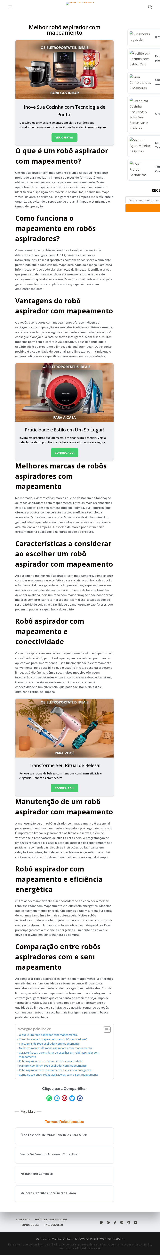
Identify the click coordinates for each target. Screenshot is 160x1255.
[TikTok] (115, 1222)
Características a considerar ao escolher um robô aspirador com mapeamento (59, 1055)
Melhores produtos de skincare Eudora (48, 1193)
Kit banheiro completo (36, 1174)
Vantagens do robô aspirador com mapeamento (49, 1043)
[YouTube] (135, 1222)
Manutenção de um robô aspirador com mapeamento (53, 1065)
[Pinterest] (108, 1222)
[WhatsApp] (101, 1222)
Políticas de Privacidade (51, 1219)
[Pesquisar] (150, 7)
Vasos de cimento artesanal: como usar (49, 1154)
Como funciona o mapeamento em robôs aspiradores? (53, 1039)
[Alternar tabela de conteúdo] (105, 1029)
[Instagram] (121, 1222)
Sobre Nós (23, 1219)
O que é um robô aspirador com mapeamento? (48, 1035)
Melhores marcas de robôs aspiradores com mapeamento (55, 1048)
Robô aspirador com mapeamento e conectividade (51, 1061)
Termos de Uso (30, 1225)
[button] (49, 1098)
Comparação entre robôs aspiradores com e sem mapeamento (59, 1074)
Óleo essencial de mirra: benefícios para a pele (54, 1135)
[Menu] (9, 6)
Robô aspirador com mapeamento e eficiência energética (55, 1070)
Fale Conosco (53, 1225)
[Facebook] (128, 1222)
